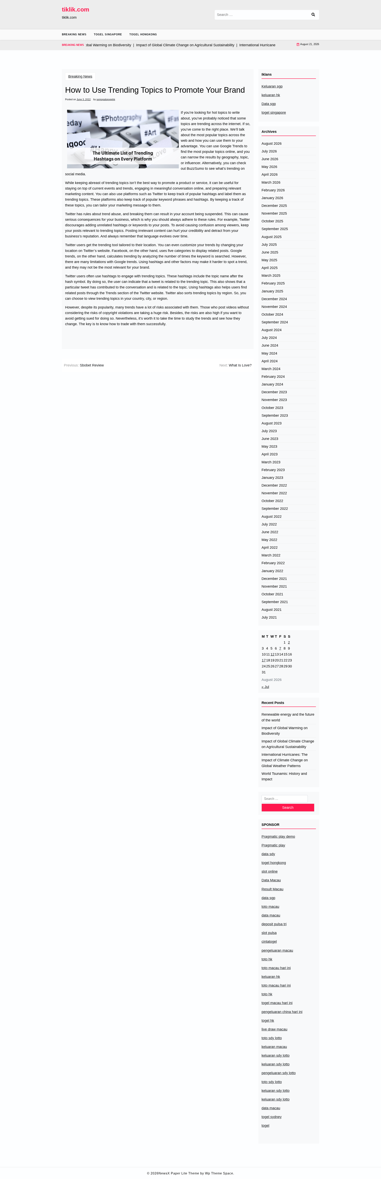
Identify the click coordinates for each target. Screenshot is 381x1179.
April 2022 (270, 547)
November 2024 (274, 307)
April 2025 (270, 268)
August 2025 (272, 237)
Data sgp (269, 104)
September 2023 (275, 415)
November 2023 (274, 400)
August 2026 (272, 144)
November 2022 (274, 493)
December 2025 (274, 206)
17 (264, 660)
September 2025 (275, 229)
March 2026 (271, 182)
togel (265, 1126)
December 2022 (274, 485)
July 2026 (269, 151)
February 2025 (273, 283)
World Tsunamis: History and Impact (284, 776)
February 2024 (273, 377)
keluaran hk (271, 95)
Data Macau (271, 880)
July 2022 (269, 524)
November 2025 (274, 213)
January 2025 (272, 291)
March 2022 (271, 555)
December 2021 (274, 579)
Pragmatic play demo (278, 837)
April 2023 (270, 454)
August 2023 (272, 423)
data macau (271, 1108)
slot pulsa (269, 933)
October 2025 (272, 221)
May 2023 (269, 446)
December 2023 (274, 392)
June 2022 (270, 532)
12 (272, 654)
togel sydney (272, 1117)
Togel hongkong (143, 34)
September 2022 (275, 509)
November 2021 (274, 586)
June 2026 (270, 159)
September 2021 (275, 602)
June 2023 (270, 439)
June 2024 (270, 345)
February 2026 (273, 190)
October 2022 (272, 501)
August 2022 (272, 517)
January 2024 (272, 384)
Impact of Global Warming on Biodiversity (285, 731)
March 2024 (271, 369)
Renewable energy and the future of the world (288, 717)
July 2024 (269, 338)
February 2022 (273, 563)
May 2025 (269, 260)
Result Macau (272, 889)
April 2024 (270, 361)
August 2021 (272, 610)
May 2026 (269, 167)
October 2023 (272, 408)
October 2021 (272, 594)
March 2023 (271, 462)
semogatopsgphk (105, 99)
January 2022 (272, 571)
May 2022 (269, 540)
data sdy (268, 854)
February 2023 (273, 470)
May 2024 (269, 353)
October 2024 (272, 314)
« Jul (265, 687)
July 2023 (269, 431)
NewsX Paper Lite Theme (179, 1173)
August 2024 (272, 330)
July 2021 (269, 617)
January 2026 (272, 198)
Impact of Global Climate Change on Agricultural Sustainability (288, 744)
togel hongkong (274, 863)
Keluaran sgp (272, 86)
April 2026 (270, 174)
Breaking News (74, 34)
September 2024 (275, 322)
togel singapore (274, 113)
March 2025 (271, 276)
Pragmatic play (273, 845)
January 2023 (272, 478)
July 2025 (269, 245)
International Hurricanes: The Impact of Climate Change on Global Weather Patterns (285, 760)
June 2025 (270, 252)
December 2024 (274, 299)
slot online (270, 871)
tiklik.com (75, 9)
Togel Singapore (108, 34)
